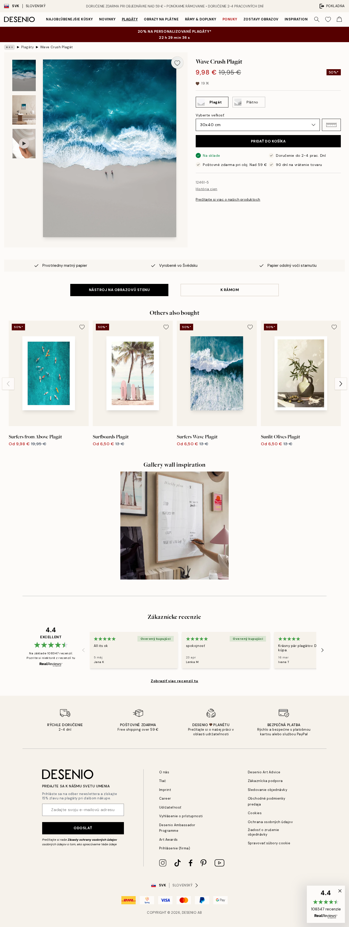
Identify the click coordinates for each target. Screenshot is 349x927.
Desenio (189, 912)
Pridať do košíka (268, 141)
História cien (206, 189)
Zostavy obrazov (260, 19)
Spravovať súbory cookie (269, 843)
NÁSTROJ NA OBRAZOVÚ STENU (119, 289)
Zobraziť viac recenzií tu (174, 681)
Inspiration (296, 19)
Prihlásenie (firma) (174, 848)
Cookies (255, 813)
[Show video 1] (24, 144)
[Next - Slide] (341, 384)
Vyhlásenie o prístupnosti (181, 816)
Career (165, 798)
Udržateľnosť (170, 807)
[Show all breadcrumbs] (9, 47)
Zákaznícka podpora (265, 781)
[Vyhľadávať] (316, 19)
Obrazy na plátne (161, 19)
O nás (164, 772)
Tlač (162, 781)
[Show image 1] (24, 75)
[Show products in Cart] (339, 19)
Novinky (107, 19)
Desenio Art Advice (264, 772)
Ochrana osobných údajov (270, 822)
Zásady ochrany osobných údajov (92, 840)
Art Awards (168, 839)
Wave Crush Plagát (56, 47)
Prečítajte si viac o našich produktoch (228, 199)
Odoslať (83, 828)
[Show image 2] (24, 110)
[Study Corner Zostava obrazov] (174, 526)
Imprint (165, 790)
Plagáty (130, 19)
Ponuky (230, 19)
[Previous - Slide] (8, 384)
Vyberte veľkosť (210, 115)
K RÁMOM (229, 289)
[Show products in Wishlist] (328, 19)
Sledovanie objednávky (267, 790)
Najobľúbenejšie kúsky (69, 19)
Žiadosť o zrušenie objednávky (263, 832)
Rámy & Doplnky (200, 19)
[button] (331, 125)
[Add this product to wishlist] (177, 62)
